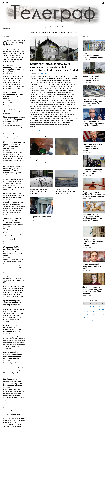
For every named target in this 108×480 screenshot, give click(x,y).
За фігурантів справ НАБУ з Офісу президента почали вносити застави (94, 194)
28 (103, 314)
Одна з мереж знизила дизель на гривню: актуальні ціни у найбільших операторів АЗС (13, 171)
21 (103, 312)
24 (90, 314)
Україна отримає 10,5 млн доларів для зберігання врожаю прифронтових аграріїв (13, 221)
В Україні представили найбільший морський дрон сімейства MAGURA (65, 191)
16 (87, 312)
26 (96, 314)
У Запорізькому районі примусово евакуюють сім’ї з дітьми (92, 171)
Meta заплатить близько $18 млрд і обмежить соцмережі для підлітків (14, 119)
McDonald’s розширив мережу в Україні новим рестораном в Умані (13, 195)
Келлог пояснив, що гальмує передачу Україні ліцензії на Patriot (93, 124)
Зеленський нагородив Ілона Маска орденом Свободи (92, 266)
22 (84, 314)
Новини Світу (46, 32)
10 (90, 309)
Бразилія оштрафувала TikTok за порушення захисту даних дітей (13, 303)
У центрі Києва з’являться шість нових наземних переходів (93, 101)
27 (99, 314)
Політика (54, 32)
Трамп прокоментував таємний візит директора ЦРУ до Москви (92, 147)
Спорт (76, 32)
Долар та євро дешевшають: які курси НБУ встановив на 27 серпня (13, 95)
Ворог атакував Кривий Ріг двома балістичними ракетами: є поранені (66, 160)
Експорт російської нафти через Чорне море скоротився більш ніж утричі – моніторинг (13, 411)
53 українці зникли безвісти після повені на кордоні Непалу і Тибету (93, 55)
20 (99, 312)
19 (96, 312)
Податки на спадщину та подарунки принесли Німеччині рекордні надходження (14, 145)
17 (90, 312)
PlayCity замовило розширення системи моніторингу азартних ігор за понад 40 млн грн (13, 382)
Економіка (62, 32)
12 (96, 309)
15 (84, 312)
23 (87, 314)
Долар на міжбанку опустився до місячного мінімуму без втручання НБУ (13, 279)
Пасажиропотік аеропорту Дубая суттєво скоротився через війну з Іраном (12, 328)
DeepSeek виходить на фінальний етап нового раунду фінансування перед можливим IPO (13, 355)
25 (93, 314)
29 (84, 317)
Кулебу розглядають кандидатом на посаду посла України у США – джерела (92, 290)
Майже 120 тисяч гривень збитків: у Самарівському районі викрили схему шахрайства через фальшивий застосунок (41, 162)
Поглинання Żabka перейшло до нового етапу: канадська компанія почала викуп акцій (13, 251)
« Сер (91, 320)
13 (99, 309)
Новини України (35, 32)
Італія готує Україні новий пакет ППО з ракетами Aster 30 (91, 78)
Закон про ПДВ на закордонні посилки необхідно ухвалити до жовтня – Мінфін (92, 218)
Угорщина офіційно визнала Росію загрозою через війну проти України (93, 242)
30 (87, 317)
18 (93, 312)
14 (103, 309)
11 (93, 309)
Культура (69, 32)
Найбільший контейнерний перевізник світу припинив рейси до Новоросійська (14, 68)
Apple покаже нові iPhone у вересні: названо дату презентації (14, 43)
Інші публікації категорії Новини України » (68, 135)
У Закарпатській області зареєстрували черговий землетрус (39, 191)
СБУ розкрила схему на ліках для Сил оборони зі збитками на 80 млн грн (40, 219)
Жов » (96, 320)
